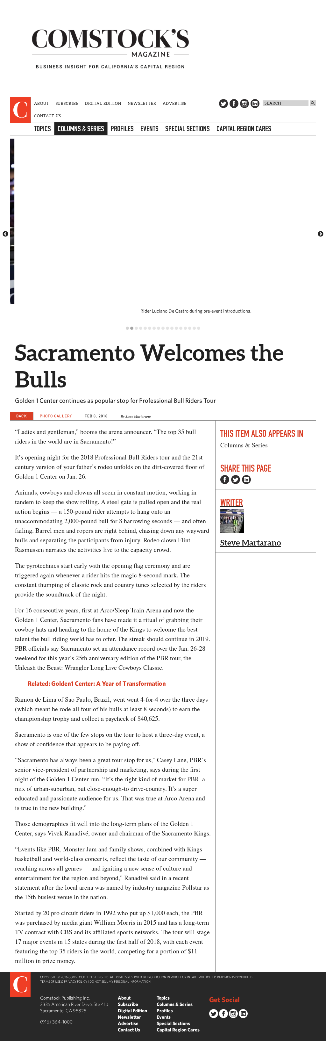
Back (21, 416)
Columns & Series (81, 128)
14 (185, 328)
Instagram (244, 103)
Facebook (234, 103)
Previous (5, 234)
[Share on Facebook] (224, 479)
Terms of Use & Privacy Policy (63, 981)
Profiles (122, 128)
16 (194, 328)
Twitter (223, 103)
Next (320, 234)
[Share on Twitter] (235, 479)
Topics (42, 128)
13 (180, 328)
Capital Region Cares (243, 128)
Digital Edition (103, 103)
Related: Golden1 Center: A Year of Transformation (97, 683)
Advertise (175, 103)
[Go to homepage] (110, 48)
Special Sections (187, 128)
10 (167, 328)
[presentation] (20, 110)
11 (172, 328)
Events (149, 128)
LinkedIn (255, 103)
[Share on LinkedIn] (246, 479)
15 (189, 328)
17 (198, 328)
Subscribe (67, 103)
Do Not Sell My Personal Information (120, 981)
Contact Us (47, 116)
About (41, 103)
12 (176, 328)
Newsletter (142, 103)
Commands (5, 1036)
